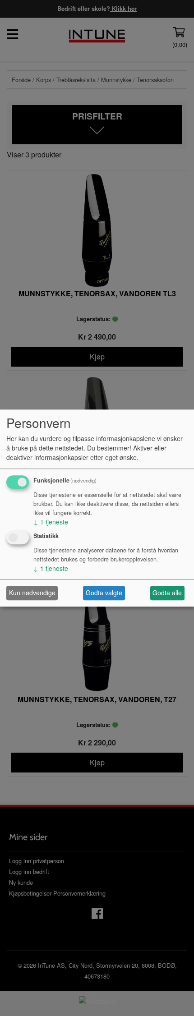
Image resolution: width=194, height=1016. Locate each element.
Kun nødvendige (32, 593)
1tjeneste (50, 521)
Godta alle (167, 593)
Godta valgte (104, 593)
